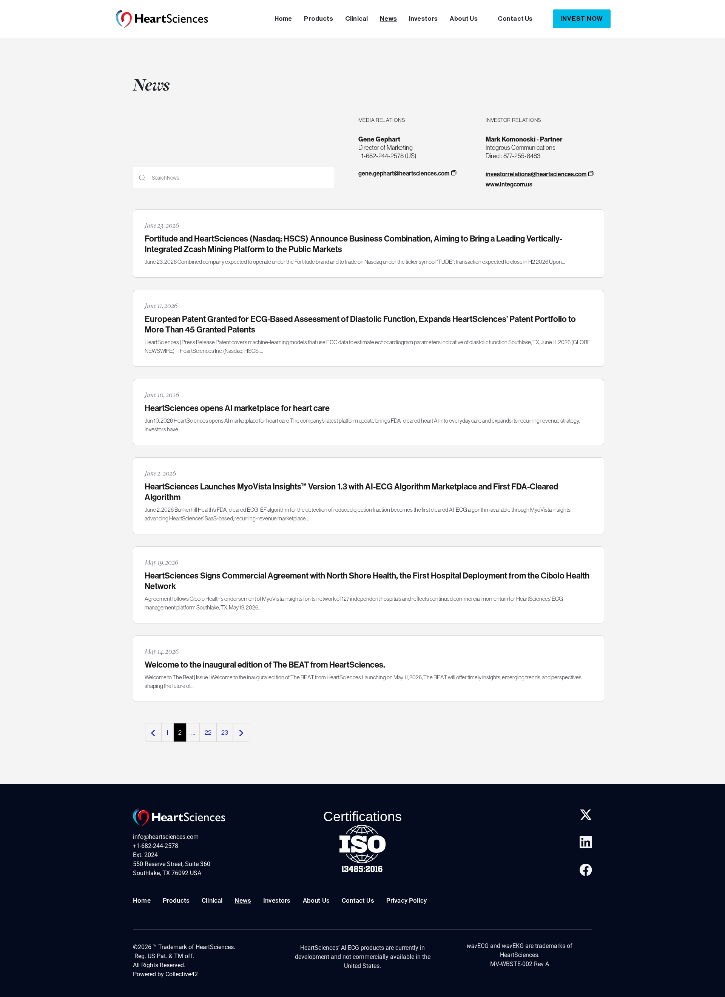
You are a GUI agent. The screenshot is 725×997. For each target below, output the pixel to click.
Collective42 (181, 974)
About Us (463, 18)
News (388, 18)
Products (318, 18)
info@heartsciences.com (166, 836)
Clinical (356, 18)
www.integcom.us (509, 184)
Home (283, 18)
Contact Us (515, 18)
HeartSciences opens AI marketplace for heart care (237, 408)
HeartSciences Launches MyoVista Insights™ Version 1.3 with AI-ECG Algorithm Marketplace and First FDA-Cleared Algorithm (351, 491)
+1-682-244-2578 (155, 845)
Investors (423, 18)
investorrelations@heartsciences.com (536, 174)
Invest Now (581, 18)
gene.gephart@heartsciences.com (403, 173)
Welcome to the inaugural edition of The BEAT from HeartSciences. (265, 664)
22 (208, 732)
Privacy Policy (406, 900)
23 (224, 732)
